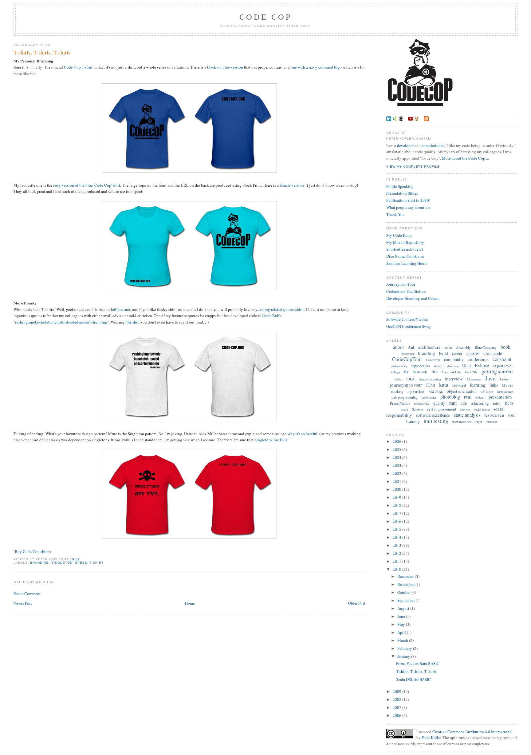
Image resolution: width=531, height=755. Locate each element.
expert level (503, 365)
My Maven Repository (405, 242)
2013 (397, 545)
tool (512, 415)
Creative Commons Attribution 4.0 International (472, 731)
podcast (480, 397)
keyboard (459, 385)
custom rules (399, 366)
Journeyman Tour (400, 284)
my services (416, 391)
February (405, 648)
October (404, 592)
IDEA (410, 379)
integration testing (430, 379)
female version (292, 185)
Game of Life (451, 372)
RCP (464, 403)
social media (482, 409)
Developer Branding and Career (412, 298)
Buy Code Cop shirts (32, 551)
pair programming (404, 397)
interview (454, 379)
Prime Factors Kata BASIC (417, 663)
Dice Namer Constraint (405, 256)
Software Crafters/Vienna (407, 319)
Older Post (356, 603)
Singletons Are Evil (270, 440)
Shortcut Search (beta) (404, 249)
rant (453, 402)
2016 (397, 521)
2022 (397, 473)
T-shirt (97, 562)
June (401, 616)
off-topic (487, 391)
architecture (429, 347)
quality (439, 403)
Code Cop (265, 16)
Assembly (463, 347)
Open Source (505, 391)
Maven (507, 385)
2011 (397, 561)
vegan (478, 421)
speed (81, 562)
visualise (491, 421)
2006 (397, 715)
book (505, 347)
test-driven (494, 415)
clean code (493, 353)
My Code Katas (399, 235)
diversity (452, 366)
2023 (397, 465)
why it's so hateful (302, 433)
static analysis (467, 414)
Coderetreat (433, 360)
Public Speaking (400, 186)
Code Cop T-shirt (78, 67)
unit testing (436, 420)
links (494, 385)
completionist (433, 145)
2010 (397, 569)
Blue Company (486, 347)
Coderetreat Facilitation (406, 291)
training (413, 421)
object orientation (462, 391)
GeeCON (471, 372)
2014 (397, 537)
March (403, 640)
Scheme (417, 409)
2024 (397, 457)
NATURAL (436, 391)
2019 (397, 497)
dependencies (420, 365)
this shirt (132, 322)
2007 (397, 707)
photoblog (450, 396)
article (448, 347)
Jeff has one (120, 309)
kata (443, 384)
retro (497, 403)
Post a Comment (27, 593)
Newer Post (23, 603)
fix (406, 372)
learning (478, 385)
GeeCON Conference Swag (408, 326)
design (438, 366)
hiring (398, 379)
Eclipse (482, 365)
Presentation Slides (402, 193)
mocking (397, 391)
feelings (395, 372)
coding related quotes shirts (281, 309)
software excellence (433, 415)
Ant (411, 347)
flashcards (420, 371)
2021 (397, 481)
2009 (397, 691)
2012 (397, 553)
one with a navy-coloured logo (316, 67)
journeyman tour (406, 385)
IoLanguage (474, 379)
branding (39, 562)
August (403, 608)
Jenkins (504, 379)
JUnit (430, 385)
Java (490, 378)
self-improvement (441, 409)
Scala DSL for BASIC (413, 679)
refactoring (480, 403)
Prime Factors (400, 403)
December (406, 576)
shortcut (465, 409)
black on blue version (225, 67)
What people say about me (408, 207)
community (454, 359)
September (406, 600)
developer (405, 145)
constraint (502, 359)
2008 (397, 699)
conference (478, 359)
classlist (473, 353)
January (404, 656)
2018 (397, 505)
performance (429, 397)
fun (434, 371)
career (457, 353)
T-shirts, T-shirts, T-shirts (42, 52)
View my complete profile (413, 166)
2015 (397, 529)
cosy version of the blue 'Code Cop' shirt (86, 185)
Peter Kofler (431, 737)
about (398, 347)
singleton (61, 562)
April (402, 632)
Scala (404, 409)
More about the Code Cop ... (465, 158)
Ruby (509, 403)
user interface (461, 421)
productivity (421, 403)
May (401, 624)
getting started (497, 371)
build (443, 353)
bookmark (408, 354)
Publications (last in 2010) (408, 200)
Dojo (466, 365)
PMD (467, 397)
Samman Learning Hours (406, 263)
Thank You (395, 214)
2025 (397, 449)
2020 (397, 489)
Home (190, 603)
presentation (500, 397)
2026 (397, 441)
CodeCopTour (407, 359)
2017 (397, 513)
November (406, 584)
